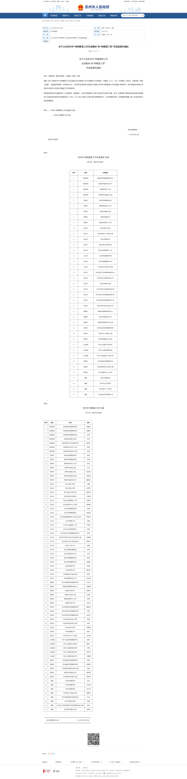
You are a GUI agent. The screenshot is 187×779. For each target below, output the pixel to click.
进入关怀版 (53, 1)
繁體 (58, 1)
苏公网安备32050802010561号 (113, 773)
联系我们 (85, 767)
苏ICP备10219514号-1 (81, 773)
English (62, 1)
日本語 (67, 1)
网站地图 (78, 767)
